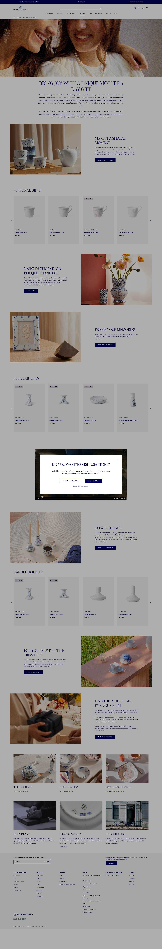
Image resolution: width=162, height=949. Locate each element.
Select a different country (81, 486)
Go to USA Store (93, 480)
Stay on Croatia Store (71, 480)
